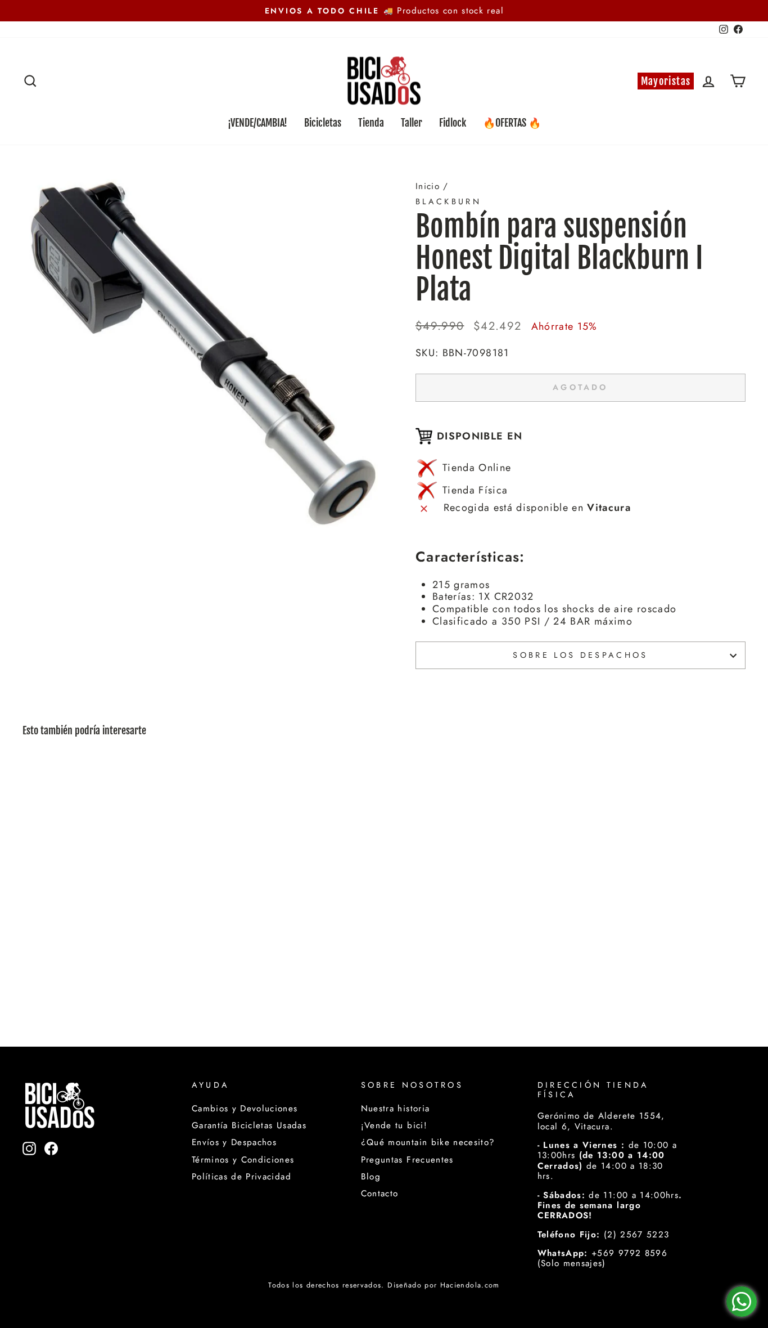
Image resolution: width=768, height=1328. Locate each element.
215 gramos (461, 584)
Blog (371, 1176)
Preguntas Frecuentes (407, 1160)
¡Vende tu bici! (394, 1125)
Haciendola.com (470, 1285)
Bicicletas (322, 122)
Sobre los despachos (580, 655)
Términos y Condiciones (243, 1160)
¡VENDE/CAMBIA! (257, 122)
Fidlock (452, 122)
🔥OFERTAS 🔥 (512, 122)
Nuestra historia (395, 1108)
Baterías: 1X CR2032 (483, 596)
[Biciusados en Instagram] (29, 1167)
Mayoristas (666, 81)
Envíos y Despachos (234, 1142)
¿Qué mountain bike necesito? (428, 1142)
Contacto (380, 1193)
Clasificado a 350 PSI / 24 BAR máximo (532, 621)
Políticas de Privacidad (241, 1176)
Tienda (371, 122)
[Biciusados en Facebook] (51, 1167)
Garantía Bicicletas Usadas (249, 1125)
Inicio (427, 186)
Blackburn (448, 201)
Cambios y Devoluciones (245, 1108)
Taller (411, 122)
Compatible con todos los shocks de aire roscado (554, 609)
